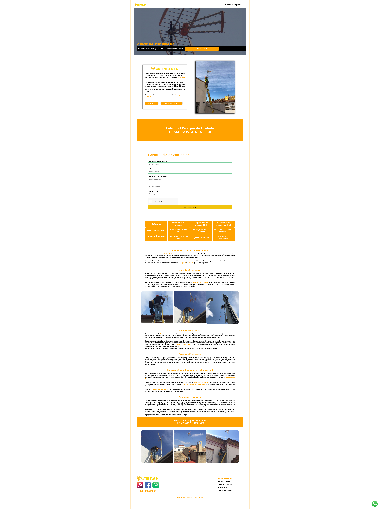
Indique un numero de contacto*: (159, 176)
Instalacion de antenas (156, 231)
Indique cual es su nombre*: (157, 161)
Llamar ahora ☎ (224, 482)
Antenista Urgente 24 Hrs (178, 237)
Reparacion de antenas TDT (201, 224)
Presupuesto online (171, 103)
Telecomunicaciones (225, 490)
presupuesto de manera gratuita (194, 384)
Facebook (148, 97)
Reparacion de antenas (178, 224)
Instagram (178, 95)
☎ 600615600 (202, 49)
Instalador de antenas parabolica (223, 230)
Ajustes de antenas (201, 237)
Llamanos (151, 103)
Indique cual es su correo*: (157, 169)
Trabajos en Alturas (225, 484)
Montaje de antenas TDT (156, 237)
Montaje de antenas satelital (201, 230)
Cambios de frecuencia (223, 237)
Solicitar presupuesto (233, 5)
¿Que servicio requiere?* (156, 191)
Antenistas (156, 224)
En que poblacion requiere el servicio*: (161, 184)
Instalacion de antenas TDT (179, 230)
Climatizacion (223, 487)
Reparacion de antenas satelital (223, 224)
